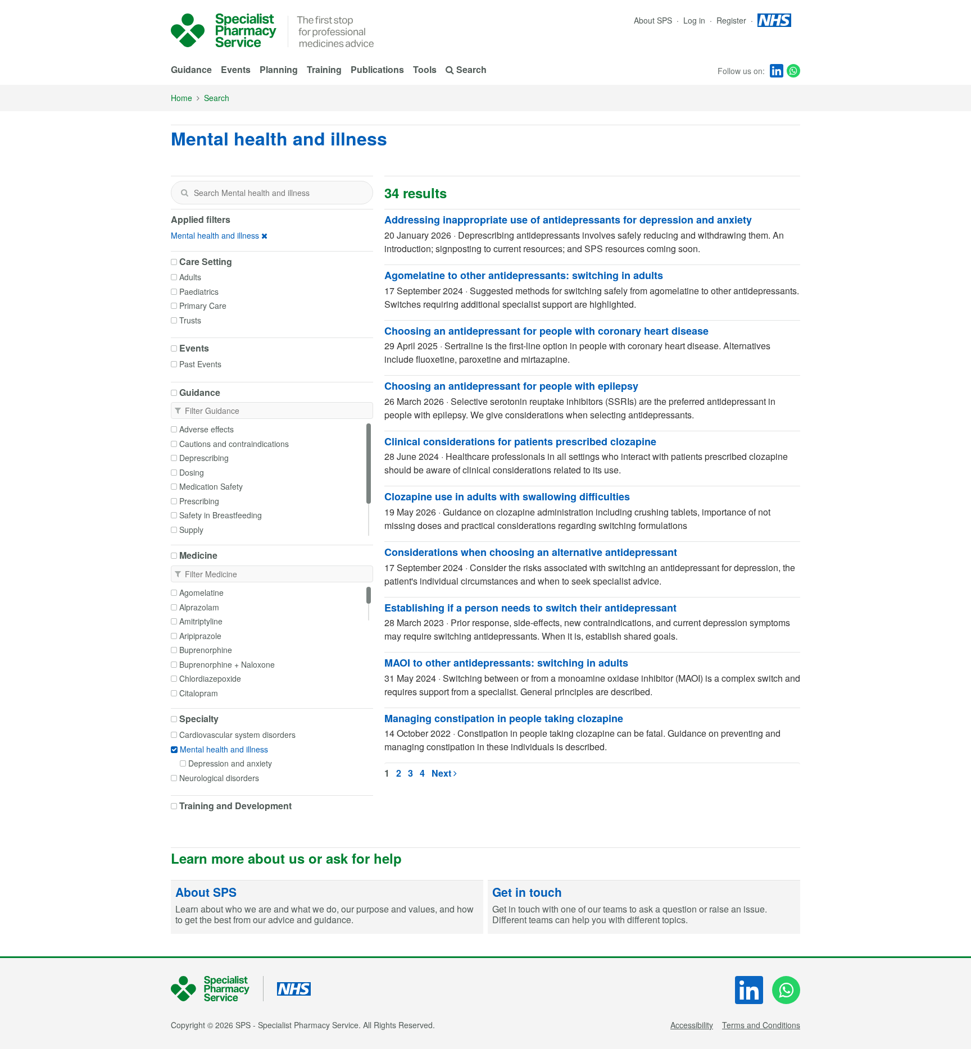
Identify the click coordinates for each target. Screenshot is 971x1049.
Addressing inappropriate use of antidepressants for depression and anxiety (568, 219)
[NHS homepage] (774, 20)
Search (216, 97)
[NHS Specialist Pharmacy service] (223, 30)
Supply (191, 529)
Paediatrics (199, 291)
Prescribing (199, 501)
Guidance (191, 69)
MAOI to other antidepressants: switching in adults (506, 662)
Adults (190, 276)
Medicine (198, 555)
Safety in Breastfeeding (220, 515)
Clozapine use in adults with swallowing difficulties (507, 496)
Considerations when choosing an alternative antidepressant (530, 552)
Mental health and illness (215, 235)
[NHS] (217, 988)
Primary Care (202, 305)
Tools (425, 69)
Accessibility (691, 1024)
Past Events (200, 364)
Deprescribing (204, 457)
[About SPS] (327, 907)
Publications (377, 69)
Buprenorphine (205, 649)
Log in (695, 20)
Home (181, 97)
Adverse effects (206, 429)
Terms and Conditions (761, 1024)
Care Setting (205, 261)
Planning (279, 69)
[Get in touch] (644, 907)
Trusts (190, 320)
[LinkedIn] (776, 70)
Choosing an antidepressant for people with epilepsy (511, 385)
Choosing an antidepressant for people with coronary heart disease (546, 330)
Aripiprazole (200, 635)
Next (442, 773)
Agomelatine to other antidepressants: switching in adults (523, 275)
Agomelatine (201, 592)
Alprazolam (199, 607)
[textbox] (272, 192)
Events (236, 69)
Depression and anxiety (230, 763)
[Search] (184, 192)
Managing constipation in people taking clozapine (503, 718)
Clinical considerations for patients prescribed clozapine (520, 441)
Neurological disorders (219, 777)
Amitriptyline (201, 621)
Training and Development (235, 805)
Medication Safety (211, 486)
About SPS (653, 20)
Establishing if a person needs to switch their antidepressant (530, 607)
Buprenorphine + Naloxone (227, 664)
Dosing (191, 472)
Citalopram (198, 693)
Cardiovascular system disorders (237, 734)
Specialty (199, 718)
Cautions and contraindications (234, 443)
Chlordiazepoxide (210, 678)
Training (324, 69)
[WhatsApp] (793, 70)
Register (732, 20)
